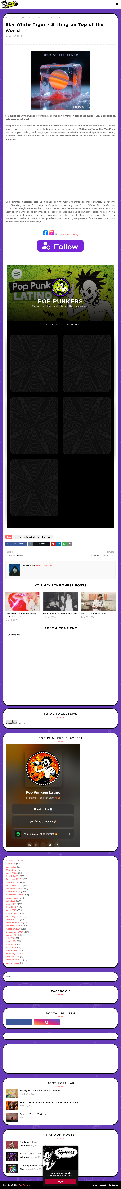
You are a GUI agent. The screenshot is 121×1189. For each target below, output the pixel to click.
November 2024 (14, 925)
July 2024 (10, 938)
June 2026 (11, 866)
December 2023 (14, 959)
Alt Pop (18, 537)
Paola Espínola (45, 566)
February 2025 (13, 916)
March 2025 (12, 913)
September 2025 (14, 894)
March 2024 (12, 950)
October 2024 (13, 928)
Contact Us (113, 1185)
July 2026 (10, 863)
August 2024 (12, 935)
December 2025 (14, 885)
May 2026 (11, 870)
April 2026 (11, 873)
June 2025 (11, 904)
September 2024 (14, 931)
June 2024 (11, 941)
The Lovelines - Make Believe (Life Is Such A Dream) (50, 1102)
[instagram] (47, 1022)
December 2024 (14, 922)
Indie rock (16, 18)
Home (7, 18)
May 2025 (11, 907)
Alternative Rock (31, 537)
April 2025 (11, 910)
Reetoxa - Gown (29, 1142)
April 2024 (11, 947)
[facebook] (19, 1022)
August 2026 (12, 860)
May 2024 (11, 944)
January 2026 (12, 882)
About (103, 1185)
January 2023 (12, 962)
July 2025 (10, 901)
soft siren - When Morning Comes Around (20, 615)
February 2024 (13, 953)
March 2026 (12, 876)
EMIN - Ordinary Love (93, 613)
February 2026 (13, 879)
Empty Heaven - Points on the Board (41, 1090)
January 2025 (12, 919)
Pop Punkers (24, 1185)
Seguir (61, 1181)
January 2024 (12, 956)
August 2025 (12, 897)
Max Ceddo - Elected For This (60, 613)
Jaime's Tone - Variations (34, 1114)
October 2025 (13, 891)
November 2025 (14, 888)
